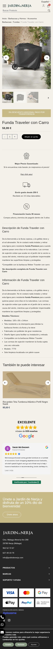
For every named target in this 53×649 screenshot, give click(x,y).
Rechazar (21, 644)
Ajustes (34, 644)
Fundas (16, 22)
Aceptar (8, 644)
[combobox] (25, 10)
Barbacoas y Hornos (17, 18)
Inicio (4, 18)
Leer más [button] (9, 470)
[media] (26, 57)
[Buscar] (49, 10)
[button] (4, 6)
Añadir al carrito (31, 137)
